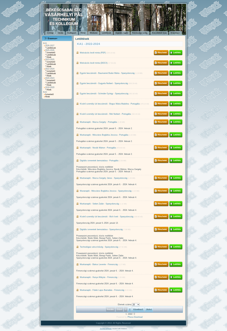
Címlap (50, 33)
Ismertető (51, 52)
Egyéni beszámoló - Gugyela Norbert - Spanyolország (104, 83)
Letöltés (177, 52)
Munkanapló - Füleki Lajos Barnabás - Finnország (102, 290)
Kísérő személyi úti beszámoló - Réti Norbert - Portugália (105, 114)
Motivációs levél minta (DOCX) (93, 63)
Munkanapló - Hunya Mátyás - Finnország (98, 277)
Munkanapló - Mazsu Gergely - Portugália (98, 122)
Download (138, 317)
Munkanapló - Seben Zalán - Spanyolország (99, 204)
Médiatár (94, 33)
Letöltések (106, 33)
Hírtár (83, 33)
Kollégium (71, 33)
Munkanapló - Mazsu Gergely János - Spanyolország (103, 178)
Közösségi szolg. (140, 33)
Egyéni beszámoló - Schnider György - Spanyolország (104, 93)
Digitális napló (122, 33)
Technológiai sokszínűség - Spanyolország (99, 247)
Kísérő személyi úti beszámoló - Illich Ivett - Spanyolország (106, 216)
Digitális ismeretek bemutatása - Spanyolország (101, 229)
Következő (138, 309)
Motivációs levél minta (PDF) (93, 53)
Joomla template (106, 328)
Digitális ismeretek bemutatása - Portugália (99, 160)
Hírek (49, 57)
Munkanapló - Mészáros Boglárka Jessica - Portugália (104, 135)
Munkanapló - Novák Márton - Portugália (98, 148)
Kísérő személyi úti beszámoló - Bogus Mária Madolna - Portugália (110, 104)
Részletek (162, 52)
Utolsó (149, 309)
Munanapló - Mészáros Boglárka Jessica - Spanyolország (105, 191)
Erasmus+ (175, 33)
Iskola (60, 33)
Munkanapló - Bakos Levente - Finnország (99, 264)
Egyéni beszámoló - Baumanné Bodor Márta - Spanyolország (107, 73)
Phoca (130, 317)
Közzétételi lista (159, 33)
